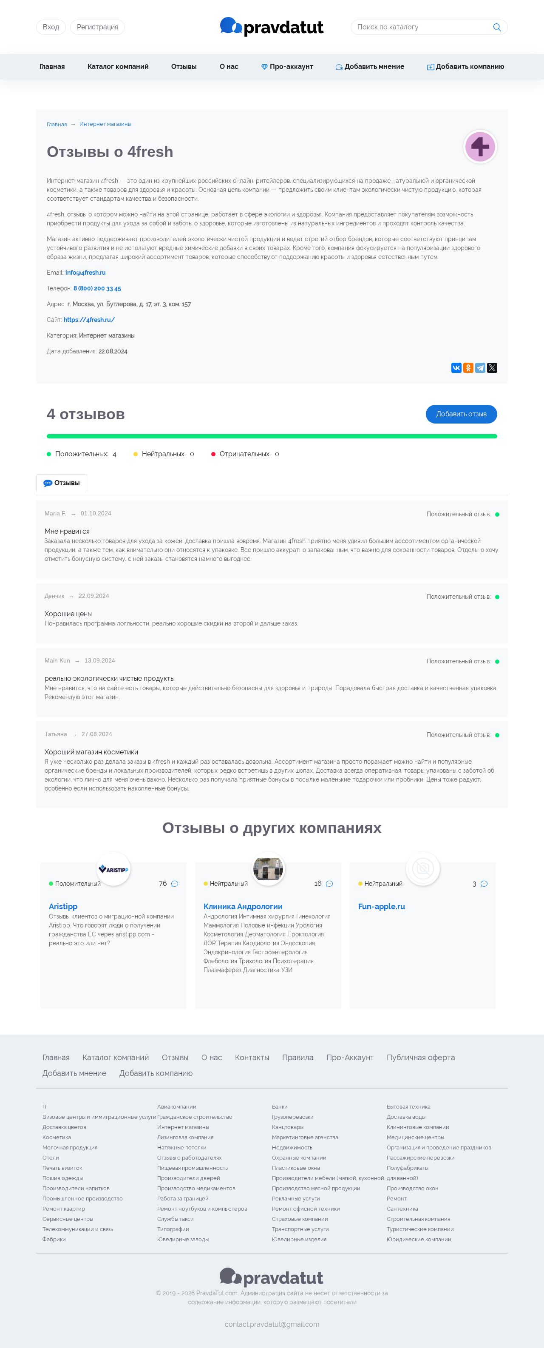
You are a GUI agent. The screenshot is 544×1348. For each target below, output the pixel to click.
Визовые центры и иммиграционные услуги (99, 1117)
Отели (50, 1158)
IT (44, 1106)
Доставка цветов (64, 1127)
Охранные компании (299, 1158)
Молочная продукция (69, 1147)
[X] (492, 368)
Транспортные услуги (300, 1229)
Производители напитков (76, 1188)
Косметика (56, 1137)
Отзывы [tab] (67, 483)
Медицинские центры (415, 1137)
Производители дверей (188, 1178)
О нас (229, 67)
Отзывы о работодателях (189, 1158)
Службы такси (175, 1219)
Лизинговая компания (185, 1137)
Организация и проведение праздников (439, 1147)
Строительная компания (418, 1219)
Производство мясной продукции (316, 1188)
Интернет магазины (183, 1127)
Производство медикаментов (196, 1188)
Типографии (173, 1229)
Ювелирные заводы (183, 1239)
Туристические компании (420, 1229)
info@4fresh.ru (85, 272)
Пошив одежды (62, 1178)
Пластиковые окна (296, 1168)
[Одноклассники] (468, 368)
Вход (51, 27)
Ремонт (397, 1198)
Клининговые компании (418, 1127)
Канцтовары (287, 1127)
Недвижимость (292, 1147)
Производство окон (413, 1188)
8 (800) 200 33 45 (97, 288)
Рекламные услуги (296, 1198)
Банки (280, 1106)
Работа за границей (183, 1198)
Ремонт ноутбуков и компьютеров (202, 1209)
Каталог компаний (118, 67)
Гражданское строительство (194, 1117)
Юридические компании (419, 1239)
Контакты (252, 1057)
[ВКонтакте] (456, 368)
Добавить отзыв (461, 414)
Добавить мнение (374, 67)
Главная (52, 67)
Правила (298, 1057)
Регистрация (97, 27)
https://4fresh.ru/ (89, 319)
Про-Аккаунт (350, 1057)
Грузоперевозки (293, 1117)
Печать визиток (62, 1168)
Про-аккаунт (290, 67)
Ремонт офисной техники (306, 1209)
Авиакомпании (176, 1106)
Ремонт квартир (63, 1209)
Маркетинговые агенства (305, 1137)
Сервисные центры (67, 1219)
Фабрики (54, 1239)
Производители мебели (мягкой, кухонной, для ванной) (345, 1178)
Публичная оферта (421, 1057)
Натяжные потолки (182, 1147)
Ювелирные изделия (299, 1239)
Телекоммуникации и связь (77, 1229)
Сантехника (402, 1209)
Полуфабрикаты (407, 1168)
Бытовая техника (409, 1106)
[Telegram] (480, 368)
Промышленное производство (82, 1198)
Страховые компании (300, 1219)
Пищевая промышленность (192, 1168)
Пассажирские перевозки (421, 1158)
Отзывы (184, 67)
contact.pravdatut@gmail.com (272, 1324)
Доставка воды (406, 1117)
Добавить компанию (469, 67)
